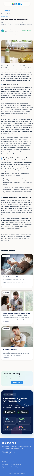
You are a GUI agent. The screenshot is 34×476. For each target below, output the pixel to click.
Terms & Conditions (16, 464)
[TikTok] (14, 452)
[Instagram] (6, 452)
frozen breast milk (18, 187)
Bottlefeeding (8, 14)
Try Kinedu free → (17, 382)
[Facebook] (3, 452)
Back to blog (6, 10)
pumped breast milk (12, 179)
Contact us (13, 461)
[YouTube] (10, 452)
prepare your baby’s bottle (9, 220)
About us (4, 461)
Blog (2, 14)
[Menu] (27, 4)
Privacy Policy (14, 467)
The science (5, 464)
